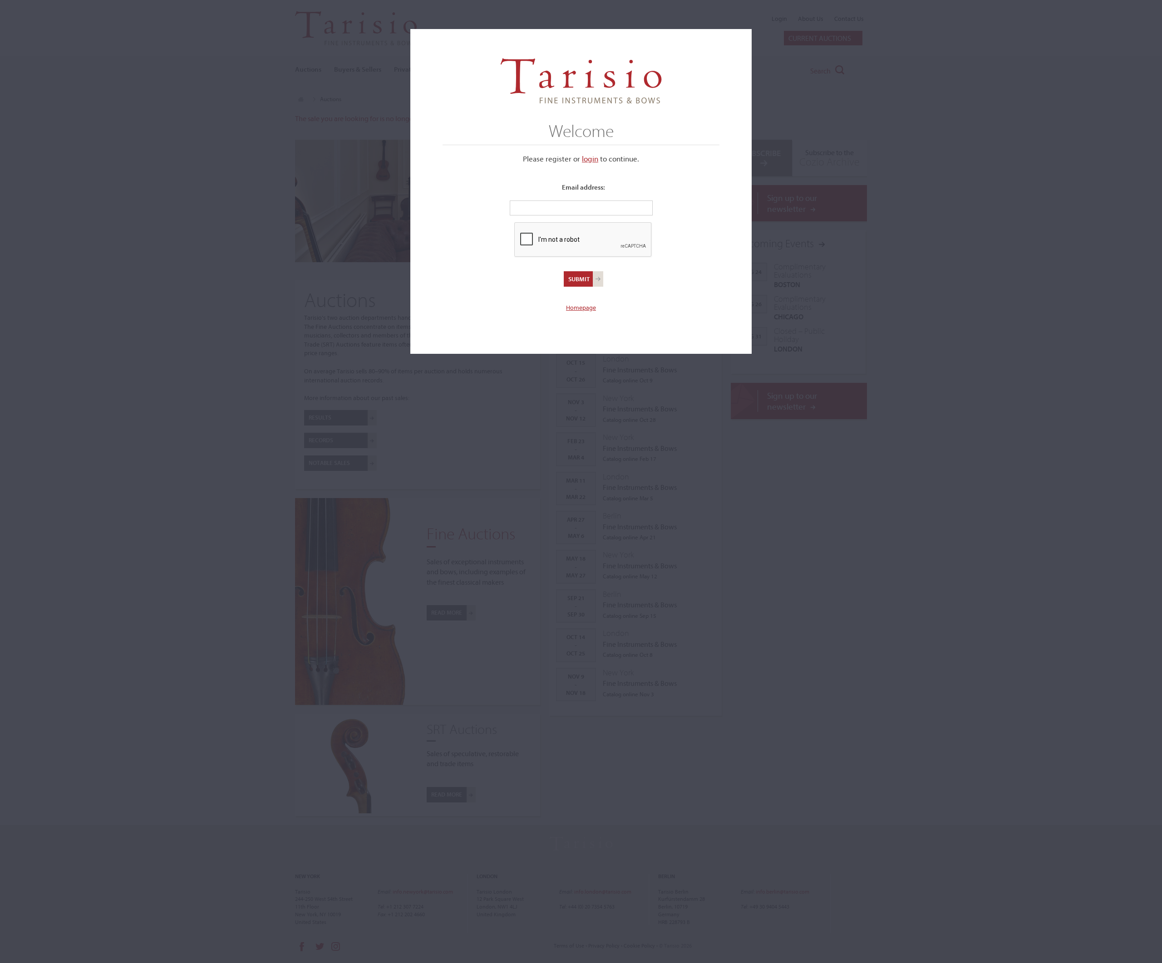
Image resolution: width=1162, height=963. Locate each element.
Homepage (581, 307)
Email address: (583, 187)
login (590, 158)
